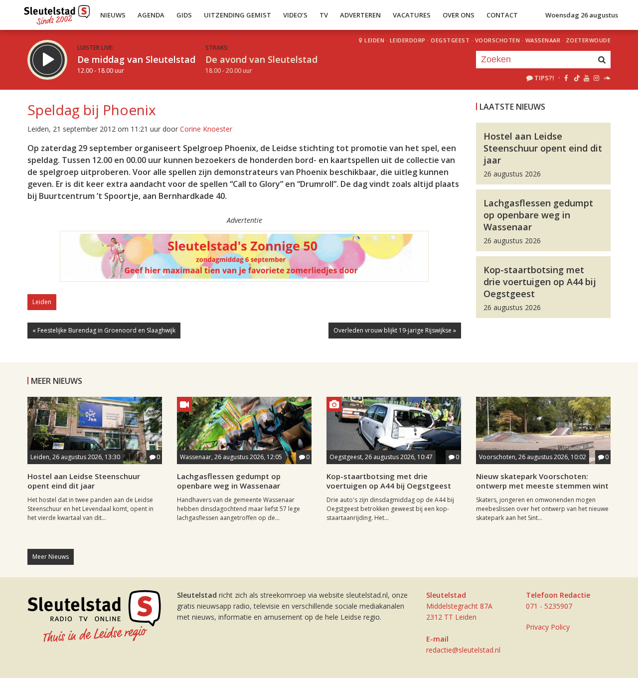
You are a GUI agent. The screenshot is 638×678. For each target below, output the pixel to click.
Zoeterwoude (588, 40)
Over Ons (459, 14)
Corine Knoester (206, 129)
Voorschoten (497, 40)
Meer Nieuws (50, 556)
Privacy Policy (548, 627)
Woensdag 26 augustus (581, 14)
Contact (502, 14)
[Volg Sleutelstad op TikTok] (576, 77)
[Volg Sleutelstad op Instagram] (596, 77)
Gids (184, 14)
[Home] (57, 12)
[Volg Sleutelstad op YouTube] (586, 77)
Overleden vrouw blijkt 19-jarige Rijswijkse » (394, 330)
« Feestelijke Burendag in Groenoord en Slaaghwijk (103, 330)
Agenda (151, 14)
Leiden (374, 40)
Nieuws (113, 14)
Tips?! (544, 77)
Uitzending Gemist (237, 14)
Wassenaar (543, 40)
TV (323, 14)
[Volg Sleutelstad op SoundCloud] (606, 77)
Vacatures (412, 14)
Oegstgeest (450, 40)
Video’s (295, 14)
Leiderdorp (408, 40)
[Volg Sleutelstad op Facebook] (566, 77)
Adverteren (360, 14)
